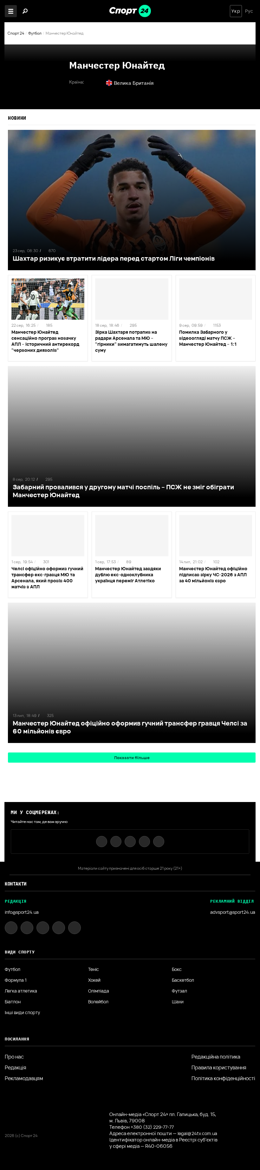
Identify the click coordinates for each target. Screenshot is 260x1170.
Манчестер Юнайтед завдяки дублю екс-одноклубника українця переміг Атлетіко (128, 574)
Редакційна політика (216, 1056)
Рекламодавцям (24, 1078)
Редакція (15, 1067)
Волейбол (98, 1002)
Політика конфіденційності (223, 1078)
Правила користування (219, 1067)
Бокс (177, 969)
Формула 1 (16, 980)
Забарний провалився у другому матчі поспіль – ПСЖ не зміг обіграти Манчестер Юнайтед (123, 491)
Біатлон (13, 1002)
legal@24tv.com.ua (197, 1133)
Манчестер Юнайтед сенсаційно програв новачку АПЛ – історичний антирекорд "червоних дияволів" (45, 341)
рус (249, 11)
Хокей (94, 980)
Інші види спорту (22, 1012)
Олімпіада (98, 991)
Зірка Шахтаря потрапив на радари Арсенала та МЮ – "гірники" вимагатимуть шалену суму (131, 341)
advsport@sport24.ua (232, 912)
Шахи (178, 1002)
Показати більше (132, 757)
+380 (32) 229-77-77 (152, 1127)
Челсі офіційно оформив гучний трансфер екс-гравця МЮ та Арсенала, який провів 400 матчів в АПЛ (47, 577)
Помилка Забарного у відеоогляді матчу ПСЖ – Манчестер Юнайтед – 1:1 (208, 338)
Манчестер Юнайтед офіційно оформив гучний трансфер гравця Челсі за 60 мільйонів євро (130, 727)
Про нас (14, 1056)
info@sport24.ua (22, 912)
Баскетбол (183, 980)
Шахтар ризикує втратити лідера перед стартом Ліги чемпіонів (114, 258)
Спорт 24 (16, 33)
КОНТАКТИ (16, 884)
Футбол (35, 33)
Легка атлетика (21, 991)
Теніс (93, 969)
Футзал (179, 991)
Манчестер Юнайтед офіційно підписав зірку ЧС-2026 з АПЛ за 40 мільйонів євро (213, 574)
